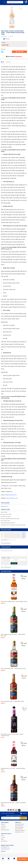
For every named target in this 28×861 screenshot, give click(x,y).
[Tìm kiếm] (8, 2)
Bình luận (14, 563)
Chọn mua (20, 51)
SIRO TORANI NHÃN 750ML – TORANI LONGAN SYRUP (13, 668)
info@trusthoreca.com (11, 495)
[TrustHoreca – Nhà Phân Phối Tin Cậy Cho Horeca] (4, 2)
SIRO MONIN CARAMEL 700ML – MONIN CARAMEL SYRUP (14, 601)
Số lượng (3, 49)
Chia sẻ (7, 38)
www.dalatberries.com (5, 847)
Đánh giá (8, 61)
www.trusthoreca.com (12, 498)
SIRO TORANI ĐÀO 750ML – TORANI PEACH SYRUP (12, 701)
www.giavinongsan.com (5, 848)
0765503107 (18, 56)
